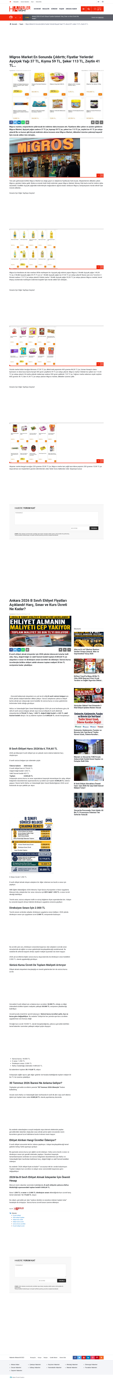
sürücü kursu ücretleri (19, 1224)
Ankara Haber (71, 9)
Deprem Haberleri (16, 1370)
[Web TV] (98, 2)
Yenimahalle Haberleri (54, 1367)
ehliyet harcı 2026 (18, 1219)
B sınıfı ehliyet (17, 1215)
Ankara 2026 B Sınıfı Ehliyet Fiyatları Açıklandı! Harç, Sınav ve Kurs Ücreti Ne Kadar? (55, 17)
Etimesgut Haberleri (91, 1364)
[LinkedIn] (19, 122)
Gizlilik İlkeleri (53, 1357)
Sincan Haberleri (16, 1367)
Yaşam (61, 9)
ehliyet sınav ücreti (18, 1222)
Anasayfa (14, 24)
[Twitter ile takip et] (79, 1357)
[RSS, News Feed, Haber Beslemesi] (101, 1357)
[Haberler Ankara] (19, 9)
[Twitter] (15, 122)
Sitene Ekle (38, 1)
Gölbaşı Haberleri (35, 1367)
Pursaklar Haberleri (91, 1367)
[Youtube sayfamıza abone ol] (84, 1357)
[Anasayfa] (10, 1)
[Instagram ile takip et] (92, 1357)
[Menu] (83, 9)
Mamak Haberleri (72, 1367)
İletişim (46, 1357)
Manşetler (16, 1)
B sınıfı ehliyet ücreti (18, 1226)
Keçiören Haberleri (54, 1364)
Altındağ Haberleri (72, 1364)
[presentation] (16, 17)
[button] (93, 122)
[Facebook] (11, 122)
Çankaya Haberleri (35, 1364)
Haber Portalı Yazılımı (18, 1377)
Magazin (45, 9)
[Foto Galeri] (103, 2)
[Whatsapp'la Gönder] (23, 122)
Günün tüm (98, 17)
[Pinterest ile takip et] (97, 1357)
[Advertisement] (56, 40)
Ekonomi (37, 9)
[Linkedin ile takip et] (88, 1357)
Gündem (54, 9)
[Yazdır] (27, 122)
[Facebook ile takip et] (75, 1357)
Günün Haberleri (25, 1)
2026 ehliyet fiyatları (18, 1217)
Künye (39, 1357)
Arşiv (32, 1)
